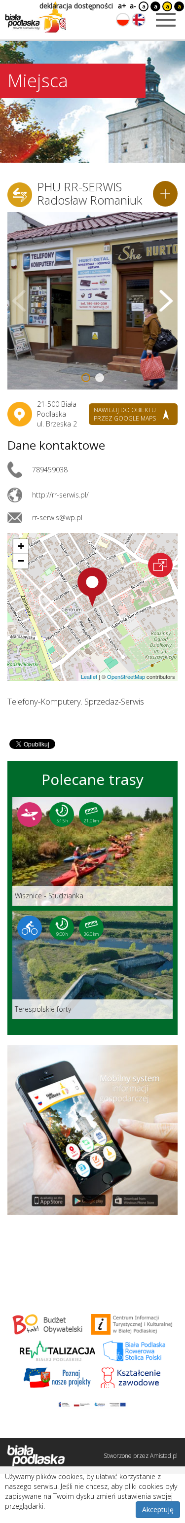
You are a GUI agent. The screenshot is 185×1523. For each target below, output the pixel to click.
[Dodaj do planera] (165, 194)
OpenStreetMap (126, 676)
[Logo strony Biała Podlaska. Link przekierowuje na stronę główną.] (35, 17)
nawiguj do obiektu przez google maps (125, 414)
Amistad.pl (164, 1456)
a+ (121, 5)
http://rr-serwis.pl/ (60, 494)
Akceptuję (158, 1509)
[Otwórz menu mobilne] (166, 19)
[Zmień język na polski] (123, 19)
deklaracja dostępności (76, 5)
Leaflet (89, 676)
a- (133, 5)
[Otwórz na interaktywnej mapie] (160, 565)
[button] (92, 587)
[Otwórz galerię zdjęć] (92, 301)
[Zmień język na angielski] (139, 19)
